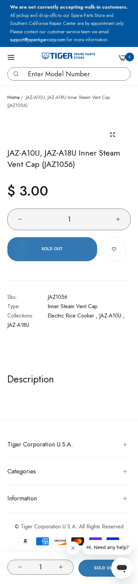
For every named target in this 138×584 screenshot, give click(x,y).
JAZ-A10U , (112, 315)
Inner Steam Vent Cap (72, 306)
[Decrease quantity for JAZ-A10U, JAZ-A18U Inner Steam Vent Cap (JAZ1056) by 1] (19, 567)
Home (13, 97)
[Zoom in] (113, 135)
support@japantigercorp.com (38, 39)
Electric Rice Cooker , (72, 315)
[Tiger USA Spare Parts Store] (68, 57)
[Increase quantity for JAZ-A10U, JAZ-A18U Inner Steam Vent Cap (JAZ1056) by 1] (61, 567)
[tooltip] (14, 74)
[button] (15, 73)
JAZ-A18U (18, 325)
